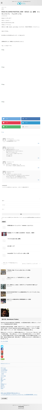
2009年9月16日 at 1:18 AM (10, 171)
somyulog (21, 406)
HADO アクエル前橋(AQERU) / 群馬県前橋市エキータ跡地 (19, 299)
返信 (38, 143)
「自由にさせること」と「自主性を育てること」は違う (18, 277)
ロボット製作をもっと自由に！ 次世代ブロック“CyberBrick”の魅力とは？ (22, 284)
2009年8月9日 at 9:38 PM (10, 138)
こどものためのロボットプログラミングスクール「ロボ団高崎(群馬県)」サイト (19, 394)
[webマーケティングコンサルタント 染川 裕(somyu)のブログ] (21, 3)
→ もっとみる (4, 341)
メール (3, 204)
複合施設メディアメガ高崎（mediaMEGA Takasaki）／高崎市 (20, 232)
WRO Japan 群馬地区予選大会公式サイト (10, 393)
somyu (4, 164)
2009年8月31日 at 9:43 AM (10, 147)
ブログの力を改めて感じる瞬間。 (14, 238)
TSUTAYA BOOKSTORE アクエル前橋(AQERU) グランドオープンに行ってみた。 (24, 292)
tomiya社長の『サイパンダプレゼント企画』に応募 (18, 253)
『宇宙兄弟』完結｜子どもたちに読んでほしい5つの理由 (18, 270)
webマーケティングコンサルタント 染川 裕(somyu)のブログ (21, 405)
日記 (3, 132)
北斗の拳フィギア (11, 246)
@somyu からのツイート (5, 363)
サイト (3, 209)
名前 (3, 200)
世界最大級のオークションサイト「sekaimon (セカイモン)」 (20, 225)
